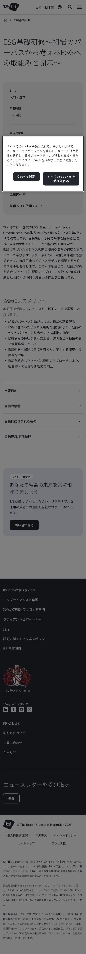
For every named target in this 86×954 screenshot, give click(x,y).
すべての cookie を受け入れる (61, 179)
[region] (43, 164)
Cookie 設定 (26, 176)
